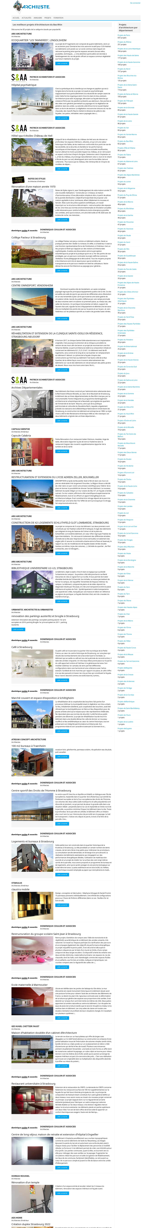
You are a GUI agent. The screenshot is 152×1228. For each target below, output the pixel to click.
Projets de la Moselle (126, 427)
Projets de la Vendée (126, 400)
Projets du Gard (124, 242)
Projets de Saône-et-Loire (127, 380)
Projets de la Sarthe (125, 215)
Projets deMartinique (126, 701)
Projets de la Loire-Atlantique (129, 49)
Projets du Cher (124, 614)
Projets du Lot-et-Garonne (128, 533)
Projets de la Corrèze (126, 695)
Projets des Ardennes (126, 681)
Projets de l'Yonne (125, 634)
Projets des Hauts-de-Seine (128, 55)
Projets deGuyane (125, 728)
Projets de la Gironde (126, 107)
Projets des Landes (125, 506)
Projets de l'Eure (124, 715)
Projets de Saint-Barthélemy (128, 708)
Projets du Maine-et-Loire (128, 161)
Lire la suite (62, 63)
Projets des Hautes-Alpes (127, 607)
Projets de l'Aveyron (125, 520)
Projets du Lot (123, 513)
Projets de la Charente (126, 499)
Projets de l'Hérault (125, 101)
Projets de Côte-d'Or (126, 407)
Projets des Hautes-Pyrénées (129, 324)
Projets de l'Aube (124, 553)
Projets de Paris (124, 35)
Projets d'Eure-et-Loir (126, 472)
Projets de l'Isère (124, 155)
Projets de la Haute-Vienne (128, 360)
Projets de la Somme (126, 393)
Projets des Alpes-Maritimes (129, 175)
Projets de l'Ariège (125, 688)
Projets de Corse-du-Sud (127, 366)
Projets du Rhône (124, 42)
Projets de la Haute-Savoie (128, 114)
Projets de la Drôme (125, 353)
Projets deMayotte (125, 668)
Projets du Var (123, 128)
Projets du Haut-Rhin (126, 414)
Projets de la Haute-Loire (127, 486)
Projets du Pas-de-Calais (127, 269)
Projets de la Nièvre (125, 621)
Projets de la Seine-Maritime (129, 387)
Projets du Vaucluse (125, 229)
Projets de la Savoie (125, 276)
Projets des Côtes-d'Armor (128, 292)
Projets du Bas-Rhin (125, 141)
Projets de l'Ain (123, 249)
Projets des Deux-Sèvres (127, 452)
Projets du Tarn (124, 594)
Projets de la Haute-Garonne (129, 62)
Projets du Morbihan (126, 208)
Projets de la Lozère (125, 722)
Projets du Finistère (125, 340)
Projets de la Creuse (125, 674)
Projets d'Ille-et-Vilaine (126, 148)
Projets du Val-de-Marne (127, 134)
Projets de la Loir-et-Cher (127, 526)
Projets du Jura (123, 373)
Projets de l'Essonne (125, 222)
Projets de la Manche (126, 567)
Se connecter (135, 3)
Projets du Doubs (124, 459)
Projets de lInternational (127, 346)
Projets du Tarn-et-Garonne (128, 661)
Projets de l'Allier (124, 641)
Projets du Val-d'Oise (126, 317)
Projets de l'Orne (124, 627)
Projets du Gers (124, 587)
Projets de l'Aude (124, 235)
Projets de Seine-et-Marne (128, 94)
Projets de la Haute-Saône (128, 262)
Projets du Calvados (125, 493)
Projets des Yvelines (125, 168)
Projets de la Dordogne (127, 560)
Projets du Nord (124, 69)
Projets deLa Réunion (126, 547)
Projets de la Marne (125, 202)
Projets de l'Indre (124, 479)
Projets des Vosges (125, 540)
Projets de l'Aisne (124, 600)
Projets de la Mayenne (126, 188)
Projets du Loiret (124, 181)
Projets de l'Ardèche (125, 466)
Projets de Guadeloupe (127, 256)
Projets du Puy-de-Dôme (127, 195)
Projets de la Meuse (125, 654)
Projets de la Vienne (125, 580)
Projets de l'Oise (124, 573)
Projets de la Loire (125, 121)
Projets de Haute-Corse (127, 648)
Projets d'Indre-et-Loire (127, 420)
